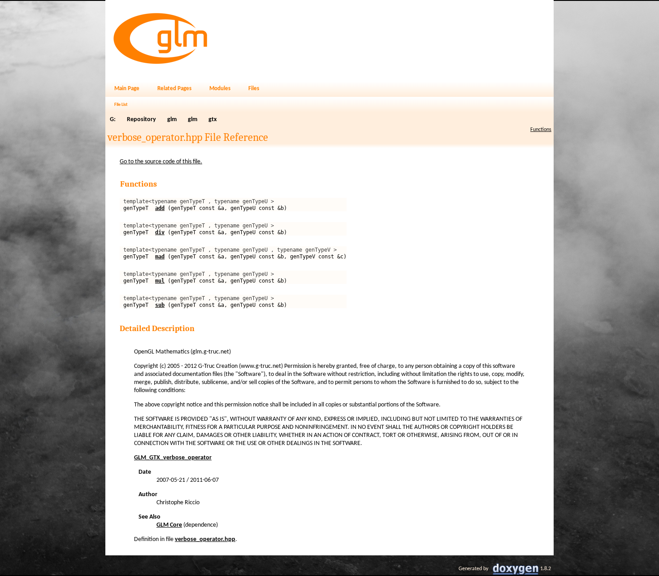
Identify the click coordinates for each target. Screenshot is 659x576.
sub (160, 305)
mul (160, 281)
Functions (540, 129)
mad (160, 256)
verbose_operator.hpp (205, 539)
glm (172, 119)
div (160, 232)
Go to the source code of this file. (161, 161)
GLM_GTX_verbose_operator (173, 457)
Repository (141, 119)
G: (113, 119)
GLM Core (169, 525)
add (160, 208)
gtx (212, 119)
